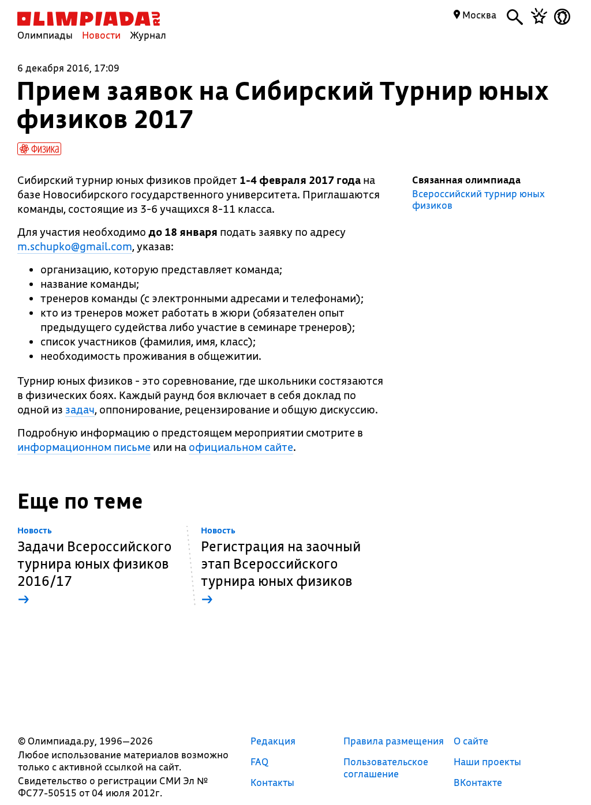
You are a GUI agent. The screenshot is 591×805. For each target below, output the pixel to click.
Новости (101, 35)
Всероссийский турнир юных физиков (478, 199)
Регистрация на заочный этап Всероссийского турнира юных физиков (281, 566)
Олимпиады (45, 35)
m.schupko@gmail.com (74, 246)
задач (80, 409)
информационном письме (84, 447)
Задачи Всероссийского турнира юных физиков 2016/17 (94, 566)
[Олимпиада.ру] (88, 19)
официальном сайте (241, 447)
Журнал (148, 35)
